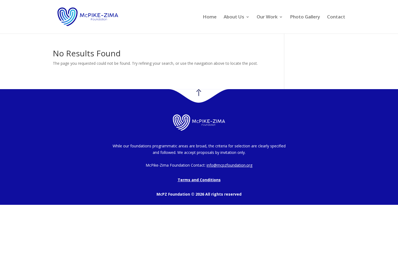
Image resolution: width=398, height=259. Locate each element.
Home (210, 17)
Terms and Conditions (199, 179)
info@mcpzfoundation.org (229, 165)
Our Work (267, 17)
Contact (336, 17)
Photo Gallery (305, 17)
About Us (234, 17)
